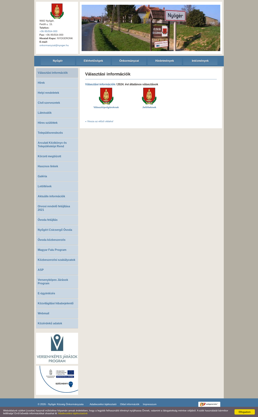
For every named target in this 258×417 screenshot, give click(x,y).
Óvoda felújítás (48, 219)
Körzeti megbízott (49, 156)
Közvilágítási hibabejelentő (56, 303)
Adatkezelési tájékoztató (103, 404)
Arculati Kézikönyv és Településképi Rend (52, 144)
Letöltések (45, 186)
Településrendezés (50, 132)
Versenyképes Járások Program (53, 281)
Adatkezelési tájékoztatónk (73, 413)
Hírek (41, 82)
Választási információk (53, 72)
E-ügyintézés (46, 293)
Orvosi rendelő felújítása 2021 (54, 208)
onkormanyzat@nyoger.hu (54, 45)
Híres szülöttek (48, 122)
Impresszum (150, 404)
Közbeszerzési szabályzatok (56, 259)
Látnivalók (45, 112)
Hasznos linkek (48, 166)
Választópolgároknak (106, 107)
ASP (41, 269)
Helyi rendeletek (48, 92)
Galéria (42, 176)
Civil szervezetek (49, 102)
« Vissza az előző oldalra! (99, 121)
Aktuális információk (51, 196)
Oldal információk (129, 404)
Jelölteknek (149, 107)
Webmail (43, 313)
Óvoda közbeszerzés (51, 239)
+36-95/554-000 (48, 31)
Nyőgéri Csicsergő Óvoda (55, 229)
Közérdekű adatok (50, 323)
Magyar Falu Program (52, 249)
